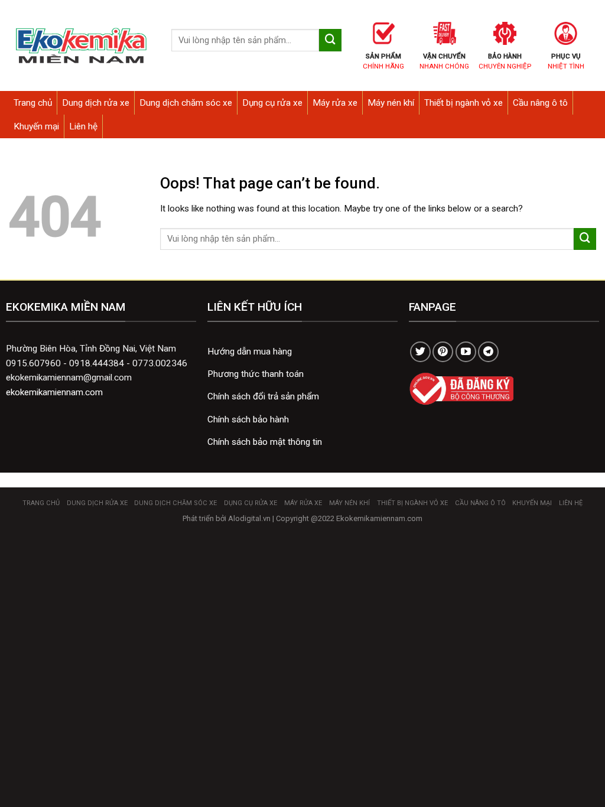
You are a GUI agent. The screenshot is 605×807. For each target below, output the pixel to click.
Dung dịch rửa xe (95, 102)
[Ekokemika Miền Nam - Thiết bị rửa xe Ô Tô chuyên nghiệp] (81, 46)
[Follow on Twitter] (420, 351)
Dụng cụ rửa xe (272, 102)
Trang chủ (33, 102)
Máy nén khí (390, 102)
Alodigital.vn (249, 518)
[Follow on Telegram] (488, 351)
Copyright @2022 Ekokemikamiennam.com (349, 518)
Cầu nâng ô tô (540, 102)
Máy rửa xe (335, 102)
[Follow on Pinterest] (442, 351)
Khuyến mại (36, 126)
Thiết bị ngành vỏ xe (463, 102)
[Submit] (330, 40)
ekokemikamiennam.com (54, 392)
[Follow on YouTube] (466, 351)
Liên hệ (83, 126)
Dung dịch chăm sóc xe (185, 102)
